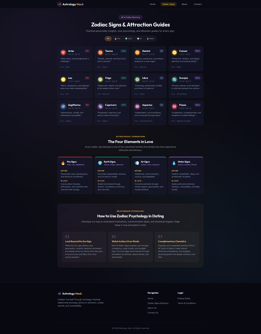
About (184, 4)
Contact (198, 4)
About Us (152, 308)
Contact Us (153, 312)
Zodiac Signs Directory (158, 303)
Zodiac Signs (168, 4)
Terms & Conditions (187, 303)
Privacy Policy (184, 298)
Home (153, 4)
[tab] (108, 38)
